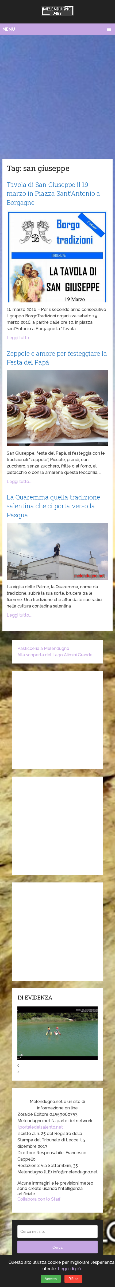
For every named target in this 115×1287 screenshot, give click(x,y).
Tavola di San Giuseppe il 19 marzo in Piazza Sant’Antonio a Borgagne (53, 193)
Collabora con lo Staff (38, 1199)
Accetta (51, 1279)
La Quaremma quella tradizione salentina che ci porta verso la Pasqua (53, 506)
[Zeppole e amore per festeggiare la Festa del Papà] (57, 408)
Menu (8, 29)
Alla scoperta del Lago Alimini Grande (55, 654)
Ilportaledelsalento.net (40, 1127)
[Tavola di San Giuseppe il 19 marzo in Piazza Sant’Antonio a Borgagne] (57, 256)
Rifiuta (73, 1279)
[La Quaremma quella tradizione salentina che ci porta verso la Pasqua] (57, 551)
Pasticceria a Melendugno (43, 648)
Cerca (57, 1247)
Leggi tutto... (19, 337)
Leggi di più (69, 1268)
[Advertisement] (57, 95)
